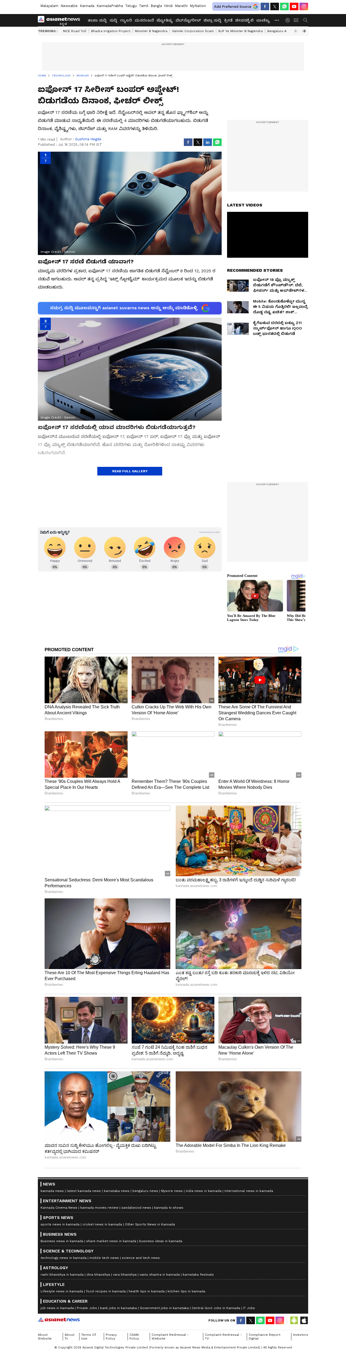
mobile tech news (104, 1258)
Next (304, 31)
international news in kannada (248, 1191)
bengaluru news (145, 1191)
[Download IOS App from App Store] (304, 1320)
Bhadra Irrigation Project (110, 31)
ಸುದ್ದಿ (113, 20)
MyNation (198, 6)
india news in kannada (203, 1191)
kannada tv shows (168, 1207)
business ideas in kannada (160, 1241)
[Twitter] (274, 6)
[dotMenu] (277, 20)
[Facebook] (265, 6)
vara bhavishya (125, 1274)
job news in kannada (57, 1308)
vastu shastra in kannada (159, 1274)
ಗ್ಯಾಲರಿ (126, 20)
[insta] (304, 6)
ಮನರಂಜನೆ (144, 20)
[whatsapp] (284, 6)
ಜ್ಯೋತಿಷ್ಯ (165, 20)
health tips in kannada (147, 1291)
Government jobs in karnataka (164, 1308)
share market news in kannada (111, 1241)
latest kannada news (84, 1191)
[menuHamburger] (296, 20)
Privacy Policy (111, 1336)
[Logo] (61, 20)
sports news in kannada (60, 1224)
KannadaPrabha (110, 6)
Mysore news (172, 1191)
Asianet (59, 1319)
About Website (45, 1336)
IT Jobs (249, 1308)
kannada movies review (99, 1207)
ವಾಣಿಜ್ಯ (263, 20)
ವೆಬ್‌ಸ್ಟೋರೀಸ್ (188, 20)
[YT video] (294, 6)
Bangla (156, 6)
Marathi (181, 6)
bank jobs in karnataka (118, 1308)
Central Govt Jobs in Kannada (216, 1308)
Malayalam (49, 6)
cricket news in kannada (102, 1224)
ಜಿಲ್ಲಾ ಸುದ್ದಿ (212, 20)
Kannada (87, 6)
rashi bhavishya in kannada (62, 1274)
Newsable (69, 6)
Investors (300, 1335)
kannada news (52, 1191)
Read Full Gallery (130, 471)
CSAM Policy (134, 1336)
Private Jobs (87, 1308)
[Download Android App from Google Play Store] (294, 1320)
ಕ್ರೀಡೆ (228, 20)
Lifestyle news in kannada (62, 1291)
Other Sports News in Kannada (150, 1224)
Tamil (143, 6)
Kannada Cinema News (59, 1207)
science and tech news (141, 1258)
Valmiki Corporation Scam (193, 31)
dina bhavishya (98, 1274)
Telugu (131, 6)
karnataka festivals (198, 1274)
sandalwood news (136, 1207)
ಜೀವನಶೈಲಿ (244, 20)
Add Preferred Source (232, 7)
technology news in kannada (63, 1258)
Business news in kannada (62, 1241)
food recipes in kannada (106, 1291)
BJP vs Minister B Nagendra (240, 31)
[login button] (288, 20)
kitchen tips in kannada (186, 1291)
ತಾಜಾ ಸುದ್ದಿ (97, 20)
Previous (296, 31)
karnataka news (116, 1191)
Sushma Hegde (88, 139)
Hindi (168, 6)
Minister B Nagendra (151, 31)
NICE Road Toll (74, 31)
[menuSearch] (305, 20)
